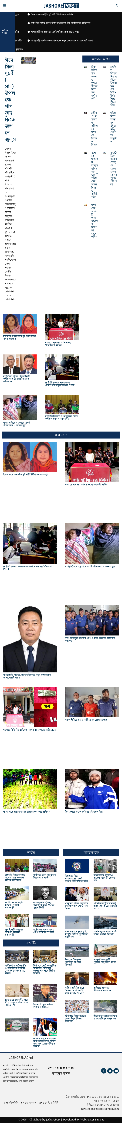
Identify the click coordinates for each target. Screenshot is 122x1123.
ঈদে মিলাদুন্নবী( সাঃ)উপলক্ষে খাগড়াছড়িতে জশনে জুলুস (10, 100)
